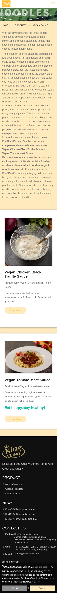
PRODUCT (20, 25)
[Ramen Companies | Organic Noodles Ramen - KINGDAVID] (13, 453)
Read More (15, 310)
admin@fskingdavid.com (27, 553)
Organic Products (14, 489)
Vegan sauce (40, 25)
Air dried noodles (13, 484)
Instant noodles (12, 493)
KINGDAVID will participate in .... (21, 509)
